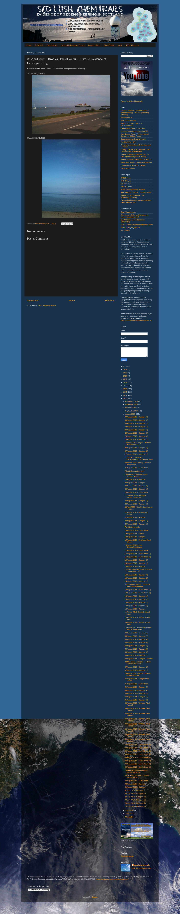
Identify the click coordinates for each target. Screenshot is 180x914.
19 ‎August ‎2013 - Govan (134, 534)
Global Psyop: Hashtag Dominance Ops (136, 192)
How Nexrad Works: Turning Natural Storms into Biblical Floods (135, 135)
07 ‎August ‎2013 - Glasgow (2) (136, 667)
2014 (125, 395)
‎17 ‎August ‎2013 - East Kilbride (136, 550)
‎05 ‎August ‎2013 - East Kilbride (136, 684)
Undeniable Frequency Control (72, 45)
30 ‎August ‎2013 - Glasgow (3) (136, 417)
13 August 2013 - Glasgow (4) (136, 596)
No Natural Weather (128, 120)
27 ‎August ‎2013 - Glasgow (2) (136, 451)
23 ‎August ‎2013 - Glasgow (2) (136, 486)
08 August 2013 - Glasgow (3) (136, 649)
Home (29, 45)
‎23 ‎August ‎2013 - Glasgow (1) (136, 489)
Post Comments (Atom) (47, 305)
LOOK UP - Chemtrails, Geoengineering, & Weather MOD (139, 458)
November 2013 (131, 404)
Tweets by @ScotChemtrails (131, 101)
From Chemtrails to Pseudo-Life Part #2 (136, 159)
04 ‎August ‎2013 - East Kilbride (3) (138, 761)
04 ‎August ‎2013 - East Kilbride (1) (138, 767)
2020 (125, 376)
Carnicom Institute (128, 168)
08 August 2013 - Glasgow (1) (136, 655)
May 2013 (129, 817)
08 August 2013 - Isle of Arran (136, 633)
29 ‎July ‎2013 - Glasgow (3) (135, 800)
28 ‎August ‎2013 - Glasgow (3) (136, 433)
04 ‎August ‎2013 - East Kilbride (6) (138, 751)
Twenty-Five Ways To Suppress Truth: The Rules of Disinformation (135, 151)
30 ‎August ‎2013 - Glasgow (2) (136, 420)
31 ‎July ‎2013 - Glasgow (134, 790)
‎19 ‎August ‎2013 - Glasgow (135, 537)
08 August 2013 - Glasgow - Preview (139, 659)
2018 (125, 382)
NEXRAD (39, 45)
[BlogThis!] (65, 223)
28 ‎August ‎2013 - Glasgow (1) (136, 439)
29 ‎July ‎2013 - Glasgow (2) (135, 803)
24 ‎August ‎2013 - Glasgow (135, 483)
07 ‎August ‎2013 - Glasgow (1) (136, 670)
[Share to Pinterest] (72, 223)
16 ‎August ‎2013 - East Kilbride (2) (138, 554)
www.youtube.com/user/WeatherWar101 (136, 320)
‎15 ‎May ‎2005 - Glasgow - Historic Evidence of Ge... (138, 444)
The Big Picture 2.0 (128, 142)
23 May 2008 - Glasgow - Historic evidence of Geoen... (138, 663)
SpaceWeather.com (128, 212)
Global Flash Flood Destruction (133, 128)
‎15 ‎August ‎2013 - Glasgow (135, 566)
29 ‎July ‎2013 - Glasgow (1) (135, 806)
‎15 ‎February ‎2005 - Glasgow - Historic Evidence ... (136, 475)
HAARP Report (126, 187)
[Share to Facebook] (69, 223)
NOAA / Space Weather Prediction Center (137, 225)
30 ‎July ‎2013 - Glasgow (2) (135, 793)
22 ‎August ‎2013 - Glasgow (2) (136, 501)
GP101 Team (126, 178)
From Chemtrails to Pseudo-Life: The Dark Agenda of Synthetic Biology (135, 156)
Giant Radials (52, 45)
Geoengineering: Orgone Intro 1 (133, 139)
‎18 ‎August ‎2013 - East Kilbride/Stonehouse (133, 546)
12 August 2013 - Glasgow (135, 609)
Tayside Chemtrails (132, 527)
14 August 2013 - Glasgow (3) (136, 575)
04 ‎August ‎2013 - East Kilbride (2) (138, 764)
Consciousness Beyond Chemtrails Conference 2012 (138, 571)
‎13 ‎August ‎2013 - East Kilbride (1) (138, 593)
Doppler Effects (94, 45)
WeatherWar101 (127, 117)
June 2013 (129, 813)
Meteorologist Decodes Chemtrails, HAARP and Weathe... (138, 629)
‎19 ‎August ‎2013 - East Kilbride (136, 530)
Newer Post (33, 300)
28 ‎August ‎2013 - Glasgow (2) (136, 436)
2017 (125, 386)
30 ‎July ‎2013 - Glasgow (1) (135, 797)
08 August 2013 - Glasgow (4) (136, 646)
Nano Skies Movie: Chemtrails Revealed (136, 162)
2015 (125, 392)
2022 (125, 373)
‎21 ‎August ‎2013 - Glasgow (135, 517)
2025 (125, 369)
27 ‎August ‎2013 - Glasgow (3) (136, 448)
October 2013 (130, 408)
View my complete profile (141, 868)
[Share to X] (67, 223)
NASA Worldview (132, 45)
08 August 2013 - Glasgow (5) (136, 642)
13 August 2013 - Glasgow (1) (136, 606)
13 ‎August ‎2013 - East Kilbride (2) (138, 590)
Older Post (109, 300)
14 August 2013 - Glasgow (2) (136, 578)
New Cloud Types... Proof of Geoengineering (131, 124)
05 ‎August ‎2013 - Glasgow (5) (136, 687)
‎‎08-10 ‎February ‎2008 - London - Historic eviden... (137, 776)
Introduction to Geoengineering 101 (134, 131)
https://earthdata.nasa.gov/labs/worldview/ (112, 879)
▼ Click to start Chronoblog (39, 890)
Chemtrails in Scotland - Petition (133, 165)
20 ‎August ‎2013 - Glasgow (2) (136, 521)
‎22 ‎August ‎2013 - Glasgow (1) (136, 504)
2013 (125, 398)
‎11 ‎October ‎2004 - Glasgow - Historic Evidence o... (136, 496)
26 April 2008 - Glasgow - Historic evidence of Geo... (138, 674)
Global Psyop (126, 181)
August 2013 (130, 414)
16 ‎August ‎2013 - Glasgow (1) (136, 563)
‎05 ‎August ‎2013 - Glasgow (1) (136, 700)
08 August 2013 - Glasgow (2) (136, 652)
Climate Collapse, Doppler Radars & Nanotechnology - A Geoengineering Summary (135, 112)
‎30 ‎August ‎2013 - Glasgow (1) (136, 423)
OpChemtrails (126, 184)
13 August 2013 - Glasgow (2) (136, 602)
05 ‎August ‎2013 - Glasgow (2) (136, 697)
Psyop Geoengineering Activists (133, 189)
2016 (125, 389)
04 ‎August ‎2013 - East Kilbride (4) (138, 757)
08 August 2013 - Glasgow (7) (136, 636)
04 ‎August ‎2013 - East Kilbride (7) (138, 748)
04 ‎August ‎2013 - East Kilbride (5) (138, 754)
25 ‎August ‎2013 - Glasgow (135, 479)
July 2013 (129, 810)
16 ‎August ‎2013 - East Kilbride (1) (138, 557)
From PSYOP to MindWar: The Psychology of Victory (132, 196)
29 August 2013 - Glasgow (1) (136, 430)
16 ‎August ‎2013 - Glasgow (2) (136, 560)
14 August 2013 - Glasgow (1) (136, 581)
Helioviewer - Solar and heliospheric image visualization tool (134, 216)
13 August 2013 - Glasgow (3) (136, 599)
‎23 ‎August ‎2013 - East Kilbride (136, 492)
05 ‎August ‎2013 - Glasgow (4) (136, 690)
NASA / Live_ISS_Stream (130, 228)
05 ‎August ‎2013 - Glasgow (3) (136, 693)
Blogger (95, 897)
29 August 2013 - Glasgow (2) (136, 426)
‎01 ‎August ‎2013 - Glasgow (135, 787)
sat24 (120, 45)
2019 (125, 379)
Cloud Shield (109, 45)
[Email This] (62, 223)
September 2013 (132, 411)
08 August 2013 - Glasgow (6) (136, 639)
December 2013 (131, 401)
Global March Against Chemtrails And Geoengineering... (137, 585)
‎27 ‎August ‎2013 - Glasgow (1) (136, 454)
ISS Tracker (125, 230)
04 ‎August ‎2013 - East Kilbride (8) (138, 745)
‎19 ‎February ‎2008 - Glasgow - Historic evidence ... (136, 771)
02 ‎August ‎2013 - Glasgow (135, 784)
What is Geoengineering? (134, 471)
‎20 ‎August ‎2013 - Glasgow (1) (136, 524)
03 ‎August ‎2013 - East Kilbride (136, 781)
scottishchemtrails (142, 865)
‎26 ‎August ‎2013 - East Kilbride (136, 468)
